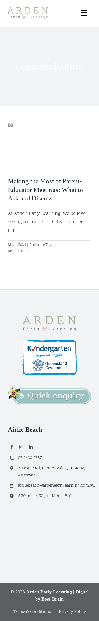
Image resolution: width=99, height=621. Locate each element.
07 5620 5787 (30, 458)
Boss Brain (52, 599)
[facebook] (12, 447)
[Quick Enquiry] (49, 388)
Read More (16, 251)
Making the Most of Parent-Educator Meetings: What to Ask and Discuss (45, 189)
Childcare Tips (41, 245)
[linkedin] (31, 447)
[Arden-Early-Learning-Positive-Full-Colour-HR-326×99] (49, 318)
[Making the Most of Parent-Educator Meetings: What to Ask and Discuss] (49, 145)
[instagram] (21, 447)
